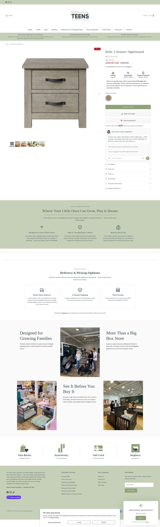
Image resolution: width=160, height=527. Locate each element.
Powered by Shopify (27, 511)
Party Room (106, 30)
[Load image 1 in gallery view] (55, 93)
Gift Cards (101, 485)
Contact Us (101, 479)
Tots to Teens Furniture (16, 511)
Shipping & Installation (68, 482)
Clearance (118, 30)
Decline (103, 522)
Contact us (64, 313)
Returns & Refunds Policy (69, 485)
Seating (54, 30)
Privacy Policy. (54, 517)
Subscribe (131, 490)
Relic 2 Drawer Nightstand (16, 44)
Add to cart (128, 107)
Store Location (102, 482)
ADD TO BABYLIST (129, 121)
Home (7, 44)
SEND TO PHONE (129, 114)
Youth (38, 30)
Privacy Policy (65, 476)
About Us (101, 476)
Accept (79, 522)
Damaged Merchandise (68, 488)
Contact (129, 30)
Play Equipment (93, 30)
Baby (30, 30)
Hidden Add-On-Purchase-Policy (71, 494)
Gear (46, 30)
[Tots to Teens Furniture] (80, 15)
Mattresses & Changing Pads (72, 30)
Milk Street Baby (113, 56)
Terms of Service (66, 479)
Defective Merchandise (68, 491)
